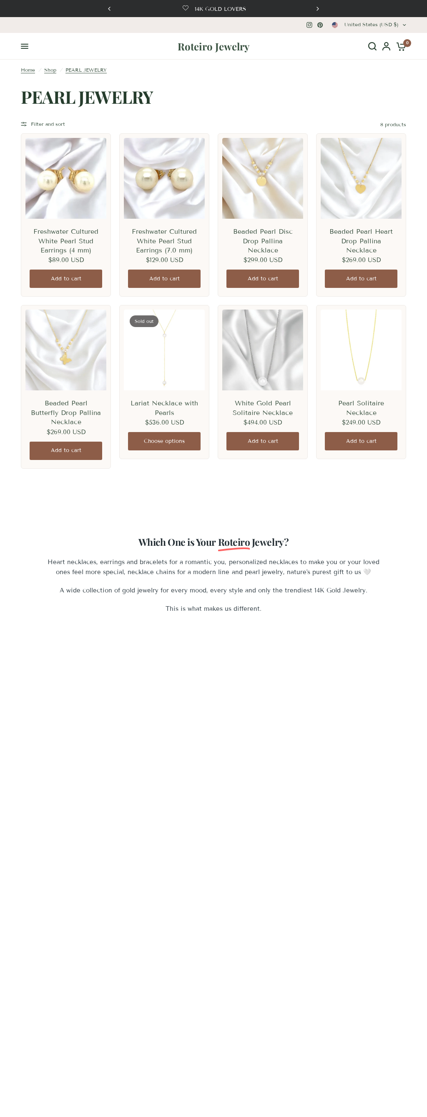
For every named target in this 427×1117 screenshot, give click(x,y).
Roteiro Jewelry (213, 46)
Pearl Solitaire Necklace (361, 407)
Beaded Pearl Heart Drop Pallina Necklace (361, 240)
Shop (50, 70)
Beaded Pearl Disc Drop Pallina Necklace (263, 240)
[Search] (372, 46)
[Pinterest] (320, 25)
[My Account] (386, 46)
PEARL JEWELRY (86, 70)
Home (28, 70)
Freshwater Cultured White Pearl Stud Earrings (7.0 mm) (164, 240)
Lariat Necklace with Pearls (164, 407)
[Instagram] (309, 25)
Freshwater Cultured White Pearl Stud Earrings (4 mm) (65, 240)
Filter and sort (48, 124)
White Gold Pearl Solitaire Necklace (263, 407)
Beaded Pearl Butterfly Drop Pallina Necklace (66, 412)
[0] (399, 46)
